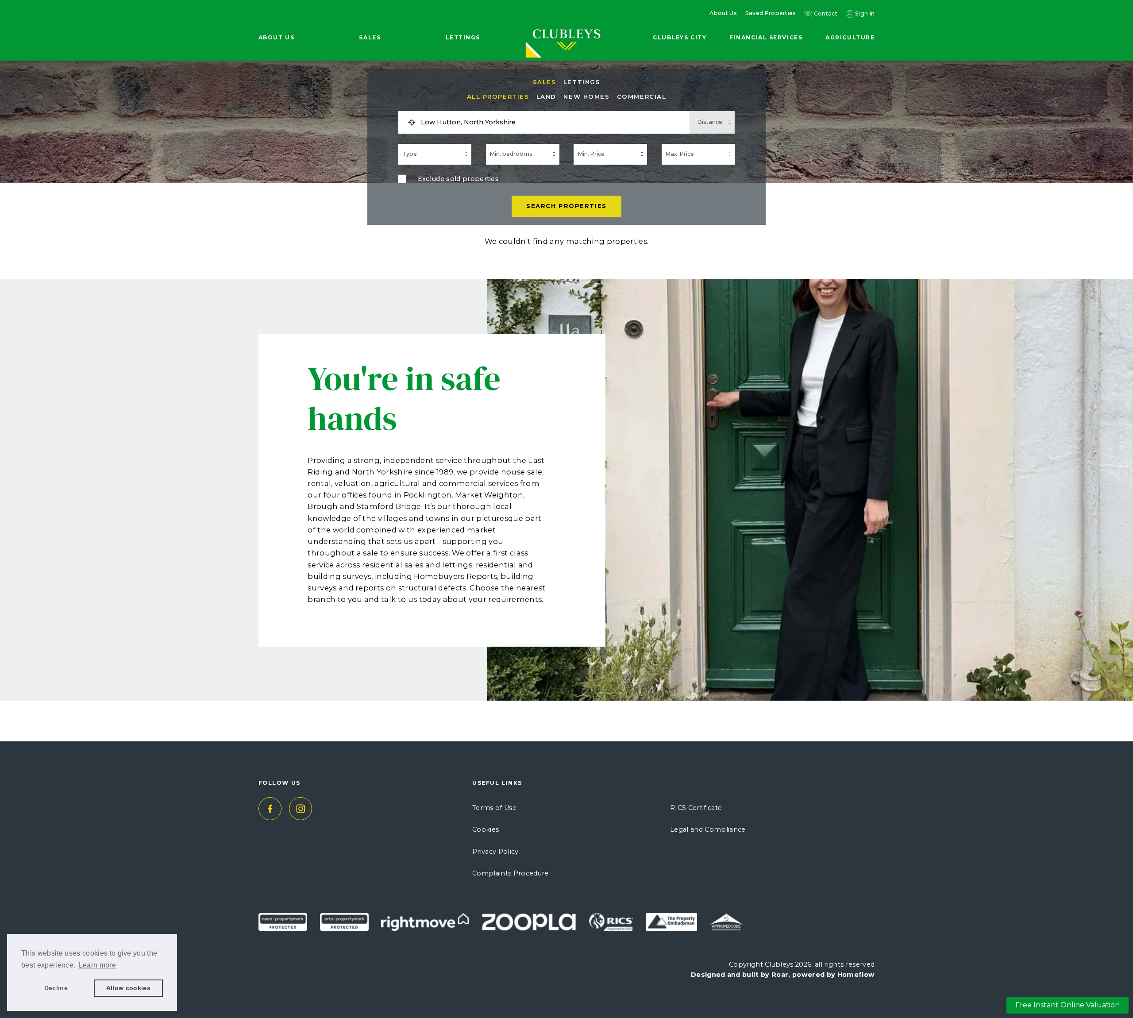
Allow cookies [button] (128, 987)
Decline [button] (56, 987)
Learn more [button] (97, 965)
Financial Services (765, 37)
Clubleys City (679, 37)
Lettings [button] (463, 37)
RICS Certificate (696, 808)
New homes (586, 96)
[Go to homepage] (566, 23)
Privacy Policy (495, 852)
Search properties (566, 205)
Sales (544, 82)
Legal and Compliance (708, 829)
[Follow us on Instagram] (300, 809)
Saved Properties (770, 13)
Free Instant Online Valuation (1067, 1005)
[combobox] (552, 122)
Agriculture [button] (850, 37)
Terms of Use (494, 808)
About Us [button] (276, 37)
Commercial (642, 96)
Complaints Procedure (510, 873)
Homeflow (856, 975)
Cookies (485, 829)
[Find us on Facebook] (270, 809)
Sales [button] (370, 37)
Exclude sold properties (458, 179)
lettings (581, 82)
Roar (779, 975)
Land (546, 96)
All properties (498, 96)
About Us (723, 13)
